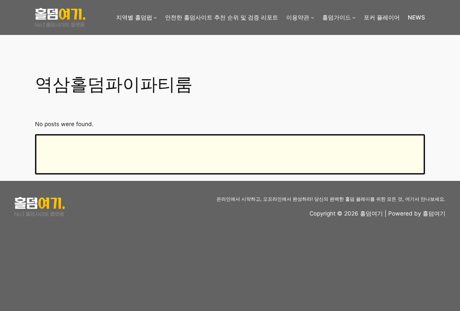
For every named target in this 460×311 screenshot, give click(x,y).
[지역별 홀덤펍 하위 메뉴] (155, 17)
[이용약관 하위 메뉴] (312, 17)
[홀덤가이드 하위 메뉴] (354, 17)
